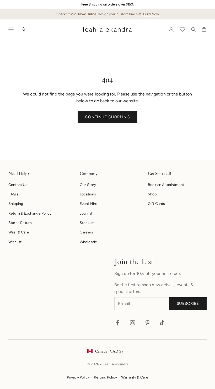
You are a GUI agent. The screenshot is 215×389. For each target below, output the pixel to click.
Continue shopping (107, 117)
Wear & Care (18, 232)
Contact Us (18, 185)
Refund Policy (105, 377)
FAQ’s (13, 194)
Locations (88, 194)
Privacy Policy (78, 377)
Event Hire (89, 203)
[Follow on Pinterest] (147, 322)
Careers (86, 232)
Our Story (88, 185)
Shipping (15, 203)
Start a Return (20, 223)
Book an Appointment (166, 185)
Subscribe (188, 303)
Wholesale (88, 242)
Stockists (87, 223)
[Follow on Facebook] (117, 322)
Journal (86, 213)
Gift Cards (156, 203)
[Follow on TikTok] (162, 322)
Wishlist (15, 242)
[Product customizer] (23, 29)
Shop (152, 194)
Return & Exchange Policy (29, 213)
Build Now (151, 14)
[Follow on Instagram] (132, 322)
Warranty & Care (134, 377)
